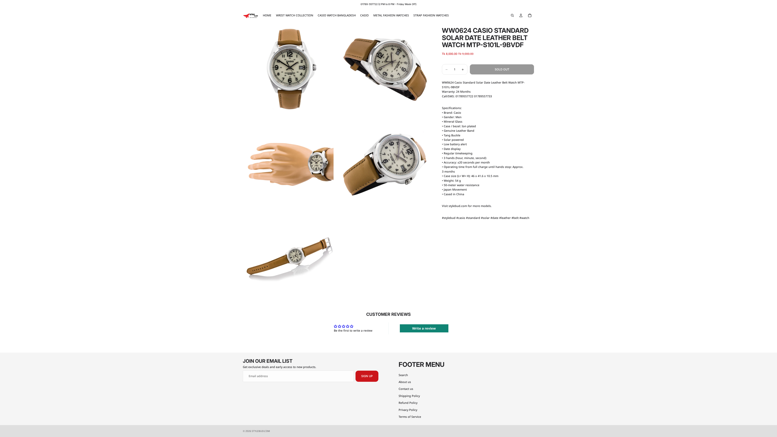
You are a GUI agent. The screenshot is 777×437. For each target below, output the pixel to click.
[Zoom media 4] (385, 164)
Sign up (367, 376)
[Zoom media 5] (290, 259)
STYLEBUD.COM (261, 431)
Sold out (502, 69)
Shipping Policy (409, 396)
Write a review (424, 328)
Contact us (406, 389)
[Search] (512, 15)
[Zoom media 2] (385, 69)
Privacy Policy (408, 410)
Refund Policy (408, 403)
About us (405, 382)
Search (403, 375)
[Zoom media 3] (290, 164)
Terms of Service (410, 416)
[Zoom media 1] (290, 69)
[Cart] (529, 15)
